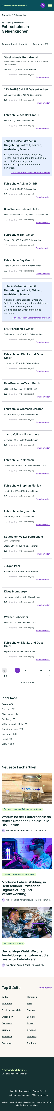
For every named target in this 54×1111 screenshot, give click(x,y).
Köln (29, 1003)
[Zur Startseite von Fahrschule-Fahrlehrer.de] (14, 5)
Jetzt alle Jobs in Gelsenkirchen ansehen (30, 172)
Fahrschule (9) (40, 44)
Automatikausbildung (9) (15, 44)
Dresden (31, 1030)
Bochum (31, 1043)
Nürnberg (32, 1036)
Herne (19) (7, 739)
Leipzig (31, 1016)
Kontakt (13, 1091)
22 (48, 670)
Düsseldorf (7, 1016)
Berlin (5, 997)
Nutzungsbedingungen (19, 1095)
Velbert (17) (8, 743)
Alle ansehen (45, 987)
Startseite (6, 15)
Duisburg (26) (9, 719)
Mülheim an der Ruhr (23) (15, 724)
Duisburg (6, 1043)
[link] (27, 67)
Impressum (43, 1095)
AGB (34, 1095)
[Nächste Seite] (49, 676)
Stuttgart (32, 1010)
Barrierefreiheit (39, 1091)
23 (5, 676)
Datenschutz (25, 1091)
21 (40, 670)
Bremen (6, 1030)
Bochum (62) (8, 709)
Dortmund (7, 1023)
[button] (42, 5)
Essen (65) (7, 704)
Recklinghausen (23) (12, 729)
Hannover (7, 1036)
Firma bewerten (43, 77)
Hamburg (32, 997)
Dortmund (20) (9, 734)
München (7, 1003)
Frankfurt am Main (11, 1010)
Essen (30, 1023)
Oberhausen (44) (10, 714)
